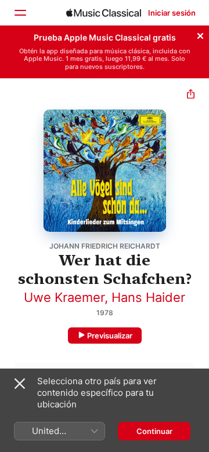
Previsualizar (109, 335)
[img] (103, 13)
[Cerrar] (200, 34)
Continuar (154, 431)
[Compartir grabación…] (190, 95)
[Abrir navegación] (20, 12)
